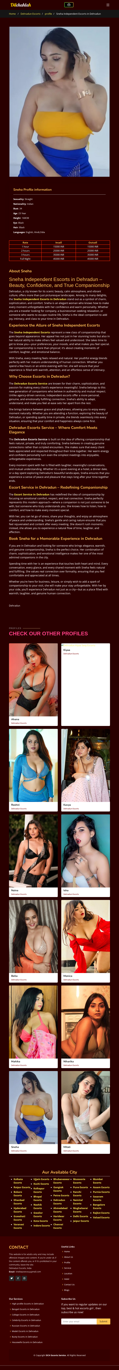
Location (68, 1274)
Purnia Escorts (101, 1192)
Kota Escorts (41, 1221)
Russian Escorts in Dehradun (26, 1326)
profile (48, 13)
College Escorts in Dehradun (25, 1315)
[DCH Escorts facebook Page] (18, 1278)
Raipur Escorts (22, 1187)
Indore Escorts (42, 1225)
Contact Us (69, 1285)
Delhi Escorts (80, 1216)
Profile (67, 1263)
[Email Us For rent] (68, 4)
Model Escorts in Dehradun (25, 1331)
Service (67, 1268)
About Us (68, 1257)
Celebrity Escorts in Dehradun (26, 1320)
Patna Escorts (61, 1195)
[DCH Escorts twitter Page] (11, 1278)
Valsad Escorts (101, 1217)
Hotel (66, 1279)
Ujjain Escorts (41, 1179)
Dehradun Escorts (30, 13)
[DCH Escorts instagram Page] (24, 1278)
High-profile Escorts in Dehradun (28, 1304)
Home (12, 13)
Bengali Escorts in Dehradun (26, 1309)
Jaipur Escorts (81, 1221)
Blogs (66, 1290)
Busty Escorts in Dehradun (25, 1337)
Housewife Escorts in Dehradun (27, 1342)
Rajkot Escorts (101, 1212)
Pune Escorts (80, 1187)
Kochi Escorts (41, 1183)
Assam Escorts (101, 1187)
